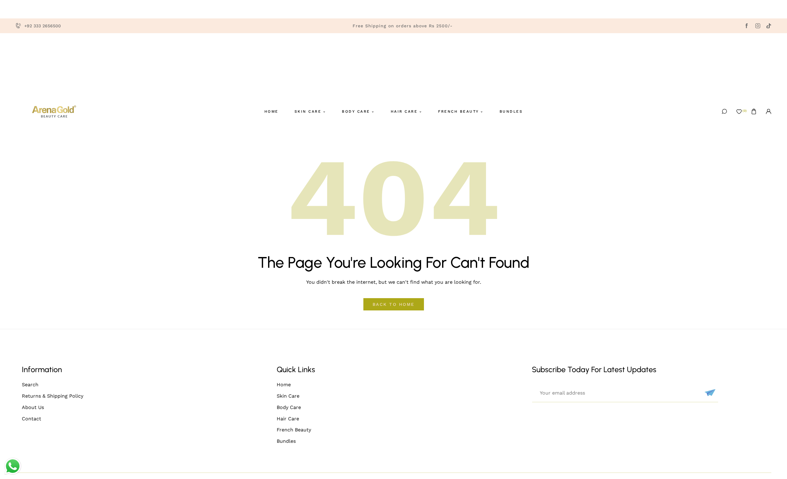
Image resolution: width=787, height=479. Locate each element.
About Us (33, 407)
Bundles (286, 441)
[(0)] (739, 111)
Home (284, 384)
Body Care (289, 407)
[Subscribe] (709, 393)
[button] (754, 111)
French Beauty (294, 430)
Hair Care (288, 419)
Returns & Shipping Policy (52, 396)
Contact (31, 419)
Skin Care (288, 396)
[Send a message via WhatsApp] (12, 466)
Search (30, 384)
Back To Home (394, 304)
